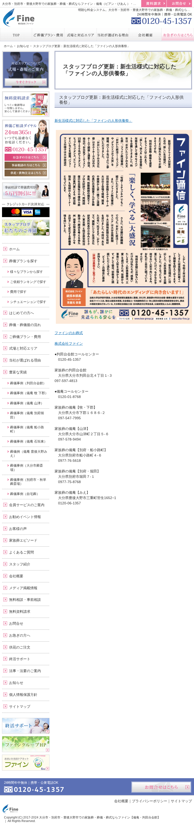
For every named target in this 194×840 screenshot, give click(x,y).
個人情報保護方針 (23, 695)
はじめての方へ (21, 313)
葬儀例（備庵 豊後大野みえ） (28, 453)
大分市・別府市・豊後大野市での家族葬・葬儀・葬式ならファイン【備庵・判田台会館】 (99, 817)
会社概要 (16, 576)
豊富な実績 (18, 372)
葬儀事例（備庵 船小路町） (27, 429)
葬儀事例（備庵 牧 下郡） (29, 393)
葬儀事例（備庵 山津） (27, 403)
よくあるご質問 (21, 552)
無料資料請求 (19, 611)
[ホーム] (16, 34)
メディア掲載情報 (23, 588)
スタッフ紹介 (19, 564)
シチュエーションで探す (28, 302)
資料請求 (153, 3)
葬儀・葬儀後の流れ (25, 325)
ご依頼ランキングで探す (28, 282)
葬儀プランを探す (23, 261)
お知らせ (16, 683)
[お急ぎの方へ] (178, 34)
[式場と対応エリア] (80, 34)
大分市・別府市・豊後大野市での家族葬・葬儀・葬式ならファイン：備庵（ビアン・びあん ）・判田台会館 (75, 4)
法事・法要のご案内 (25, 671)
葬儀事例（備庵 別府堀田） (27, 415)
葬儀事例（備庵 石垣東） (28, 441)
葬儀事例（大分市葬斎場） (26, 467)
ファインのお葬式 (69, 333)
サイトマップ (19, 706)
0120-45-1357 (161, 17)
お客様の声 (18, 529)
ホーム (14, 249)
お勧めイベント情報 (25, 517)
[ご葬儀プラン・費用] (48, 34)
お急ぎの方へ (19, 635)
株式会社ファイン (69, 343)
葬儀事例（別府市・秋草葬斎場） (28, 482)
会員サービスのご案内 (26, 505)
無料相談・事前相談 (25, 600)
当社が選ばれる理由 (25, 360)
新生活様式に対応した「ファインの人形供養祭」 (93, 121)
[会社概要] (145, 34)
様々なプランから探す (26, 272)
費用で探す (18, 292)
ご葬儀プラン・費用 (25, 337)
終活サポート (19, 659)
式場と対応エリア (23, 348)
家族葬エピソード (23, 540)
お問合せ (16, 623)
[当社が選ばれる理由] (113, 34)
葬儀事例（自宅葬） (25, 494)
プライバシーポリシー (149, 801)
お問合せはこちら (161, 787)
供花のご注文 (19, 647)
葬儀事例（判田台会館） (28, 383)
